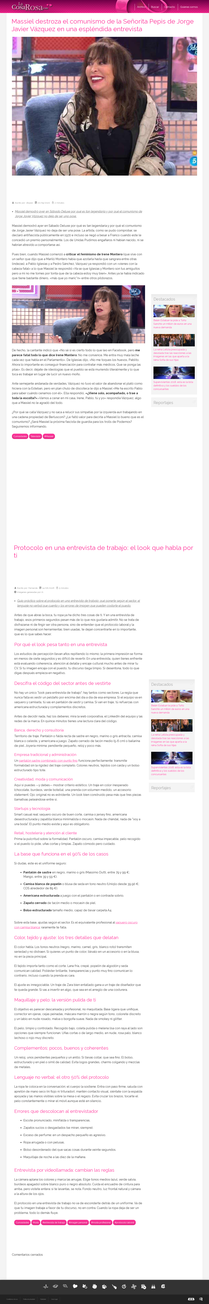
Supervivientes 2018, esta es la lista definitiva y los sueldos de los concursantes (173, 386)
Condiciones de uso (12, 1299)
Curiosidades (20, 436)
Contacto (169, 7)
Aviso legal (54, 1299)
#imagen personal (78, 1222)
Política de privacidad (29, 1299)
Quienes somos (189, 7)
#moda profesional (101, 1222)
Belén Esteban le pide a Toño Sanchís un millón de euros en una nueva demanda (172, 324)
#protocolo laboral (124, 1222)
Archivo (141, 7)
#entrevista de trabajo (54, 1222)
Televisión (36, 436)
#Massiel (48, 436)
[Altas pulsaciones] (46, 1286)
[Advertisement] (104, 187)
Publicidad (43, 1299)
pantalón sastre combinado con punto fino (48, 760)
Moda (36, 1222)
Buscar (155, 7)
